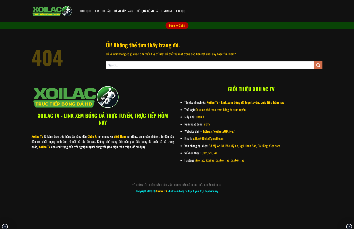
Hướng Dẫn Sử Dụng (185, 185)
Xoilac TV (161, 191)
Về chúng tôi (139, 185)
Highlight (85, 11)
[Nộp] (318, 65)
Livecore (166, 11)
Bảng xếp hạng (123, 11)
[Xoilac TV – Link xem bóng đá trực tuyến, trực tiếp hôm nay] (52, 11)
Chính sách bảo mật (160, 185)
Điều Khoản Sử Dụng (210, 185)
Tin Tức (180, 11)
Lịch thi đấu (103, 11)
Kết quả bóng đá (147, 11)
